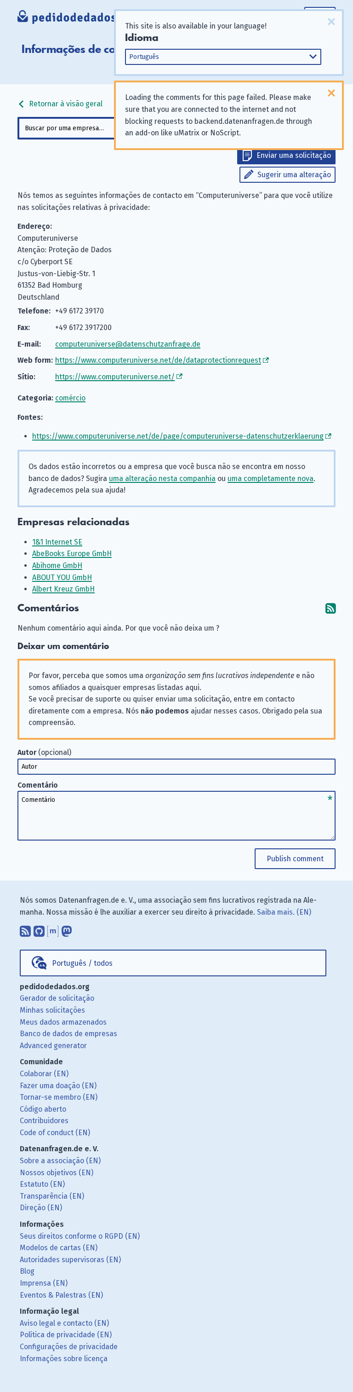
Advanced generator (53, 1045)
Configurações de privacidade (69, 1346)
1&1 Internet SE (57, 542)
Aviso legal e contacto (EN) (64, 1323)
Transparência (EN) (52, 1196)
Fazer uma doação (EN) (58, 1085)
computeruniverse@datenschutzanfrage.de (127, 344)
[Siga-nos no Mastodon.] (66, 929)
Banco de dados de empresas (68, 1033)
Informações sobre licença (64, 1358)
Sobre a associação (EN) (60, 1160)
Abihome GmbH (57, 565)
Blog (27, 1271)
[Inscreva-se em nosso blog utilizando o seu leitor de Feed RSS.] (25, 929)
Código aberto (43, 1109)
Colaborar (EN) (44, 1073)
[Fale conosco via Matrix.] (52, 929)
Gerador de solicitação (57, 998)
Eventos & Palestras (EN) (61, 1295)
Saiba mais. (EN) (284, 912)
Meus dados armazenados (63, 1022)
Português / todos (82, 963)
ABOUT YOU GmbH (62, 577)
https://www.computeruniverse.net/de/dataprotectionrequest (158, 360)
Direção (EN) (41, 1207)
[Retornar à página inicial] (78, 18)
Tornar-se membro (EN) (58, 1097)
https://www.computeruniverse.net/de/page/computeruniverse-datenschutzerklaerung (178, 436)
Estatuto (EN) (42, 1184)
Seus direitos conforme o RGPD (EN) (80, 1236)
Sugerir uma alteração (294, 174)
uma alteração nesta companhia (162, 478)
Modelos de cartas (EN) (58, 1247)
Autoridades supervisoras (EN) (70, 1259)
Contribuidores (44, 1120)
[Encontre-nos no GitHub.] (39, 929)
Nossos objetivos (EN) (56, 1172)
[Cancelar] (331, 21)
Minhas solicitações (52, 1010)
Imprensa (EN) (44, 1283)
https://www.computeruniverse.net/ (115, 376)
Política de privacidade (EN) (66, 1334)
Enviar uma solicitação (293, 155)
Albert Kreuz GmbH (63, 589)
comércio (70, 398)
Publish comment (295, 858)
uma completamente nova (270, 478)
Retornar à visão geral (64, 103)
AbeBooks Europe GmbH (72, 553)
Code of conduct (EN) (55, 1132)
